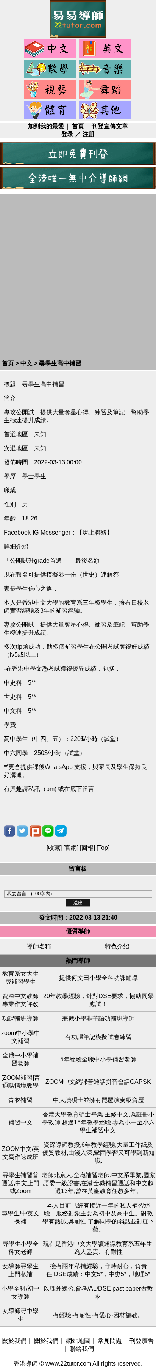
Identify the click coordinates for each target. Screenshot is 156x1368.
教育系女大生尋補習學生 (20, 977)
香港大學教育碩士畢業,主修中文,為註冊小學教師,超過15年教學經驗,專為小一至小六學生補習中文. (98, 1122)
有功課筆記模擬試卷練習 (98, 1037)
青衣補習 (20, 1100)
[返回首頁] (78, 36)
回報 (87, 847)
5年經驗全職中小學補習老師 (98, 1059)
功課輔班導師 (20, 1018)
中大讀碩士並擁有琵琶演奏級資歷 (98, 1100)
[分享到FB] (9, 831)
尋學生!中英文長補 (20, 1217)
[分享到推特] (22, 831)
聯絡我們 (82, 1349)
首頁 (78, 126)
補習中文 (20, 1122)
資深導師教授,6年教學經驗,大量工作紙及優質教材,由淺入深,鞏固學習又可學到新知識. (98, 1153)
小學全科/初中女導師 (20, 1292)
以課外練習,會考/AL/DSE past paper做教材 (98, 1292)
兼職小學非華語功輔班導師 (98, 1018)
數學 (50, 69)
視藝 (50, 89)
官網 (71, 847)
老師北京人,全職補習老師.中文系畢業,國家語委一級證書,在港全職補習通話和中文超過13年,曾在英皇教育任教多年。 (98, 1183)
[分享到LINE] (48, 831)
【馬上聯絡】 (94, 532)
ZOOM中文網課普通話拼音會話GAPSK (98, 1082)
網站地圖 (78, 1341)
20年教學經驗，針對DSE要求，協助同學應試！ (98, 1000)
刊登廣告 (141, 1341)
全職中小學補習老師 (20, 1059)
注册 (89, 134)
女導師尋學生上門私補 (20, 1270)
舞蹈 (105, 89)
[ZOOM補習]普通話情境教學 (20, 1081)
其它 (105, 110)
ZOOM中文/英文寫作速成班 (20, 1153)
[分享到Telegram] (61, 831)
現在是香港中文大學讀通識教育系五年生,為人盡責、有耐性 (98, 1248)
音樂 (105, 69)
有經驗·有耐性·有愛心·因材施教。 (98, 1315)
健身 (50, 110)
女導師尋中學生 (20, 1315)
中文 (50, 48)
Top (103, 847)
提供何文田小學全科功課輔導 (98, 978)
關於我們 (14, 1341)
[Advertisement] (78, 278)
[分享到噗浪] (35, 831)
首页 (8, 363)
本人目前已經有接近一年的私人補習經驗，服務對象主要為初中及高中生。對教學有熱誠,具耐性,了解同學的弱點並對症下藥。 (98, 1217)
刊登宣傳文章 (110, 126)
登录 (67, 134)
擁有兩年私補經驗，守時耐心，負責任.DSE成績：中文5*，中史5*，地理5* (98, 1270)
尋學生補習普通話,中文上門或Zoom (20, 1183)
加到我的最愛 (46, 126)
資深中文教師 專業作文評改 (20, 1000)
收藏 (54, 847)
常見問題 (110, 1341)
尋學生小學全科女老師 (20, 1248)
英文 (105, 48)
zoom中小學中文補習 (20, 1037)
